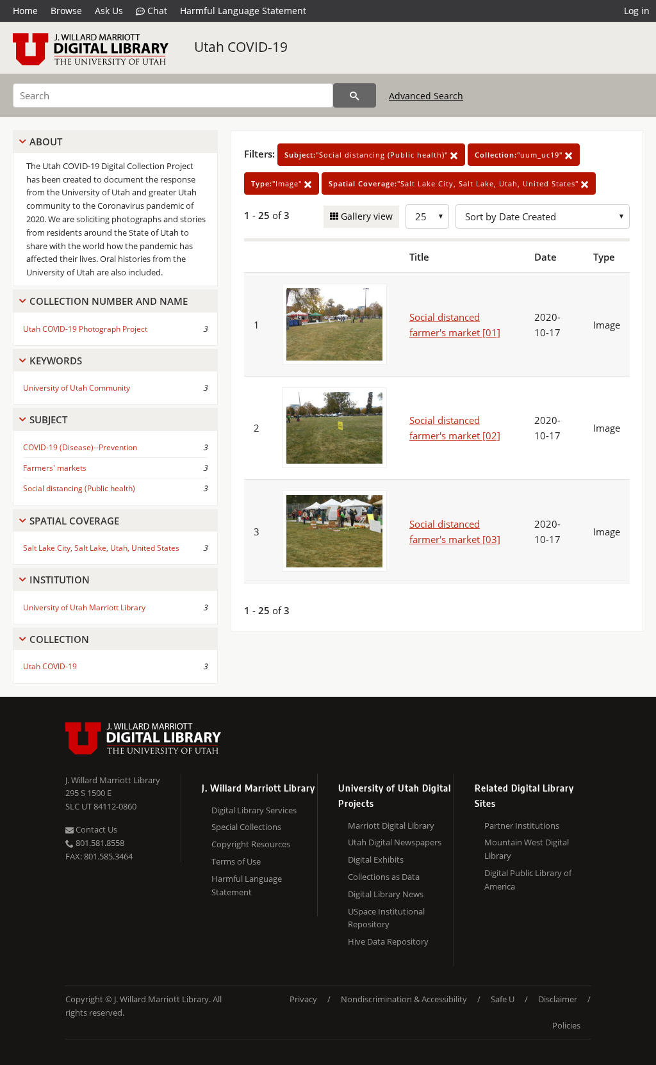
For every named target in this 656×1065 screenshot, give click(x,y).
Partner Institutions (521, 825)
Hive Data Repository (388, 941)
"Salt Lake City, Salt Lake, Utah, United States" (455, 183)
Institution (59, 579)
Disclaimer (557, 999)
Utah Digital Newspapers (394, 842)
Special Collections (246, 827)
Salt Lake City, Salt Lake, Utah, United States (101, 547)
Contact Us (95, 829)
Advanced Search (426, 96)
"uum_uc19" (520, 154)
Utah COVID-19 (241, 47)
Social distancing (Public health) (79, 488)
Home (25, 10)
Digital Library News (385, 894)
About (45, 141)
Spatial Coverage (74, 520)
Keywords (55, 360)
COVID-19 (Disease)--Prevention (80, 447)
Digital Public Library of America (527, 879)
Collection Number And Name (108, 301)
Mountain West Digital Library (526, 848)
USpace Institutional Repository (386, 918)
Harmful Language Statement (243, 10)
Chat (156, 10)
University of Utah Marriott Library (84, 607)
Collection (59, 639)
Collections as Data (384, 876)
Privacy (303, 999)
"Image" (277, 183)
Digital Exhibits (376, 859)
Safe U (502, 999)
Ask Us (109, 10)
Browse (66, 10)
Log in (637, 10)
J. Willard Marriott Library (112, 780)
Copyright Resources (250, 844)
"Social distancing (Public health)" (367, 154)
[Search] (354, 95)
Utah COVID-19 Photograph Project (85, 328)
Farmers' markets (54, 467)
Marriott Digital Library (391, 825)
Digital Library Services (254, 810)
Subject (48, 419)
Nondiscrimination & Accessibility (404, 999)
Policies (566, 1025)
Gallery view (365, 216)
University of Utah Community (76, 387)
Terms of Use (236, 861)
